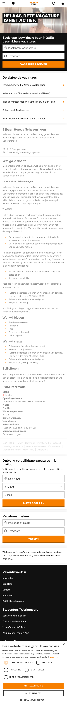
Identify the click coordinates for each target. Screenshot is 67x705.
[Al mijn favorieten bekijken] (13, 3)
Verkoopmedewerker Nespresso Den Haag (23, 85)
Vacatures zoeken (33, 64)
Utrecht (6, 589)
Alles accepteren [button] (33, 685)
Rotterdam (7, 595)
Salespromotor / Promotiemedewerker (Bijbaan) (26, 93)
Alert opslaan (33, 503)
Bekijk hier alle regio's (13, 601)
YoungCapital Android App (15, 633)
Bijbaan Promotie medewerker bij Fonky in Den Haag (28, 101)
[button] (33, 699)
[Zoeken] (55, 3)
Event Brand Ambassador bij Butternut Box (23, 118)
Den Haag (8, 442)
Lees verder (55, 657)
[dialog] (33, 673)
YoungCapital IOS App (13, 627)
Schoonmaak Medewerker (15, 110)
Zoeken (33, 539)
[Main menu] (3, 3)
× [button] (63, 644)
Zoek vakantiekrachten (14, 621)
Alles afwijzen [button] (33, 693)
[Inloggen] (62, 3)
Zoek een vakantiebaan (14, 615)
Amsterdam (8, 578)
